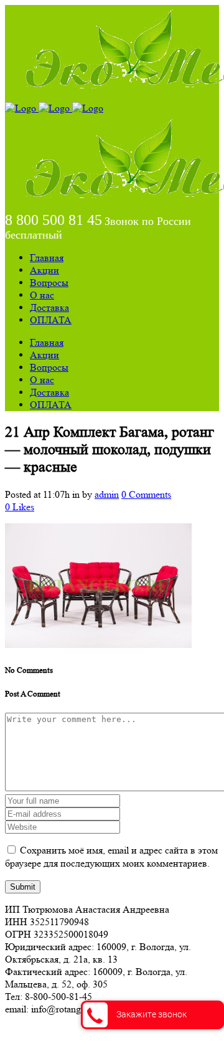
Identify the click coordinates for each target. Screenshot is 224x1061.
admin (107, 494)
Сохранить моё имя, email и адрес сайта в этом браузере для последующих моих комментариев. (111, 856)
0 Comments (146, 494)
